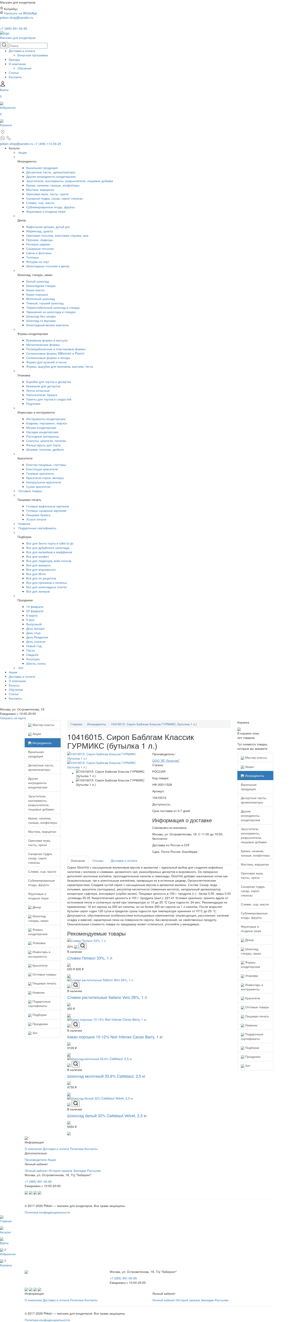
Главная (76, 724)
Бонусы (14, 685)
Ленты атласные (38, 390)
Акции (22, 152)
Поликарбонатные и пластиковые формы (56, 349)
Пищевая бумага (38, 515)
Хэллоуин (33, 659)
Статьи (14, 72)
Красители (40, 965)
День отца (33, 633)
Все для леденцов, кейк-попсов (48, 560)
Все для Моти (36, 574)
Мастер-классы (43, 724)
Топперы (32, 257)
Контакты (15, 77)
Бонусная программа (32, 55)
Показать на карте (13, 718)
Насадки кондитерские (42, 432)
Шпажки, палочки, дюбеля (45, 449)
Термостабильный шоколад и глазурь (53, 307)
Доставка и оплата (22, 50)
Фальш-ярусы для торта (43, 445)
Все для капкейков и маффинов (49, 552)
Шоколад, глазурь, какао (38, 918)
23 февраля (34, 611)
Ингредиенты (41, 743)
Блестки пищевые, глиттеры (46, 464)
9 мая (30, 619)
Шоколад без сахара (41, 316)
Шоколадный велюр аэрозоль (47, 325)
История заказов (60, 1170)
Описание (78, 860)
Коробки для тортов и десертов (48, 381)
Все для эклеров (38, 591)
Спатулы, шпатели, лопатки (46, 440)
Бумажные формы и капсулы (47, 340)
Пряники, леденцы (39, 240)
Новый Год (33, 646)
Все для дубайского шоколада (47, 547)
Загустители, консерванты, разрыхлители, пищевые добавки (69, 181)
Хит (20, 667)
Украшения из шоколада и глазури (50, 312)
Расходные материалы (42, 436)
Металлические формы (43, 344)
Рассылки (94, 1170)
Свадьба (32, 654)
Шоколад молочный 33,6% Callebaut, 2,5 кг (106, 1076)
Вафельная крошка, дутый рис (48, 226)
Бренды (14, 59)
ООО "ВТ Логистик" (166, 760)
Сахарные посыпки (40, 248)
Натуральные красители (43, 482)
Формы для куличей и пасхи (46, 362)
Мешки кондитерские (41, 427)
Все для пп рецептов (41, 578)
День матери (35, 628)
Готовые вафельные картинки (47, 506)
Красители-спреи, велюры (45, 478)
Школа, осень (36, 663)
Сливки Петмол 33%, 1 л (89, 958)
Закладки (79, 1170)
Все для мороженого (41, 569)
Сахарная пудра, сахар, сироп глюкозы (54, 198)
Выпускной (34, 624)
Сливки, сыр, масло (40, 202)
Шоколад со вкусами (41, 320)
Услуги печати (36, 519)
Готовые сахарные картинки (46, 510)
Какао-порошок (37, 294)
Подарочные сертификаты (37, 528)
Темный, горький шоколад (44, 303)
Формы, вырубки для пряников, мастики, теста (59, 366)
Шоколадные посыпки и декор (47, 266)
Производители (36, 1159)
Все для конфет (37, 556)
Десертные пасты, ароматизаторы (50, 172)
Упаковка (38, 943)
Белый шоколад (37, 281)
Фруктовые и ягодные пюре (46, 211)
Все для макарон (38, 565)
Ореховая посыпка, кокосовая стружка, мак (57, 235)
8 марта (32, 615)
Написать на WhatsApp (20, 13)
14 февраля (34, 606)
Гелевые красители (40, 473)
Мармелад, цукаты (39, 231)
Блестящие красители (42, 469)
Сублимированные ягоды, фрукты (50, 207)
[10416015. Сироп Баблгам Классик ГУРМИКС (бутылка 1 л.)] (106, 755)
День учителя (35, 641)
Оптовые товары (30, 491)
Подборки (39, 1014)
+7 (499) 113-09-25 (47, 143)
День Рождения (37, 637)
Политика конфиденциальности (47, 1212)
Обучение (24, 68)
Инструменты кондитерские (46, 419)
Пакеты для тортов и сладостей (48, 399)
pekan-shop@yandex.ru (16, 17)
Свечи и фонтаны (38, 253)
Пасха (30, 650)
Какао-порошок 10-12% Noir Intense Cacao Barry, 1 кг (115, 1036)
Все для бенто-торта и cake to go (50, 543)
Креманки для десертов (43, 386)
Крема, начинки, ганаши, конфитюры (52, 185)
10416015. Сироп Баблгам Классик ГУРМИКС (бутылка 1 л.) (154, 724)
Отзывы (97, 860)
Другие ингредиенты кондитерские (51, 176)
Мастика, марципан (40, 189)
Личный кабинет (36, 1170)
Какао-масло (35, 290)
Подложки (33, 403)
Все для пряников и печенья (46, 582)
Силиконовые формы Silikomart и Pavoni (55, 353)
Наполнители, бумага (41, 395)
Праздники (40, 1024)
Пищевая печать (44, 983)
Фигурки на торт (37, 261)
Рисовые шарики (38, 244)
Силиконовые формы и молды (48, 357)
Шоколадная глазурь (41, 285)
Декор (36, 907)
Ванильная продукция (42, 167)
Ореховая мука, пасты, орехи (47, 194)
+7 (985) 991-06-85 (13, 28)
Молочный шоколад (40, 298)
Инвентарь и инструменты (39, 954)
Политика (77, 1148)
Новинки (24, 523)
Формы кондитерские (38, 931)
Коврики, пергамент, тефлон (46, 423)
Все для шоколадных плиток (46, 587)
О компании (17, 64)
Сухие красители (38, 486)
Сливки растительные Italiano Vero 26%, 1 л (107, 997)
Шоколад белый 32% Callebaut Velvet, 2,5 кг (107, 1115)
